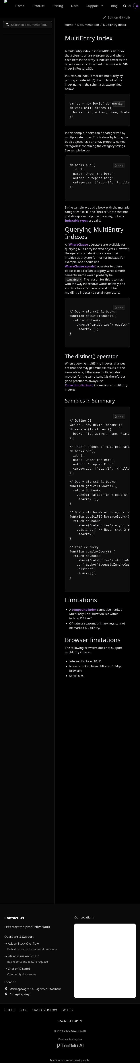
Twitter (67, 1010)
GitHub (9, 1010)
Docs (74, 6)
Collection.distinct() (79, 385)
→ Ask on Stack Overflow (21, 944)
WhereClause (78, 245)
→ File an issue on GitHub (21, 956)
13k (129, 5)
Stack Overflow (44, 1010)
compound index (84, 610)
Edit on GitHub (119, 17)
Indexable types (76, 221)
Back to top (68, 1021)
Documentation (88, 25)
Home (20, 6)
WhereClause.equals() (80, 266)
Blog (114, 6)
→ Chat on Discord (17, 969)
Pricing (58, 6)
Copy (120, 104)
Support (92, 6)
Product (39, 6)
